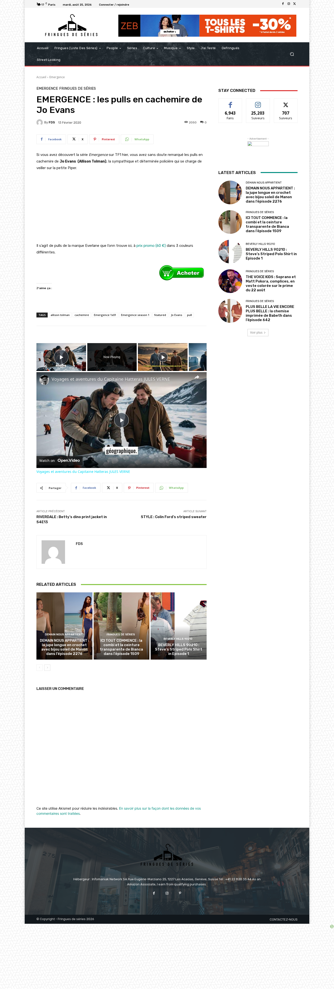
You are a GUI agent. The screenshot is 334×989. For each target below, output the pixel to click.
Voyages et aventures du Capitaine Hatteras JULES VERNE (111, 379)
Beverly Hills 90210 (178, 639)
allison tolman (60, 315)
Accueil (41, 77)
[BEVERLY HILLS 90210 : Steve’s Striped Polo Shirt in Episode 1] (179, 625)
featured (160, 315)
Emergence (57, 77)
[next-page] (47, 667)
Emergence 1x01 (105, 315)
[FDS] (40, 122)
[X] (295, 4)
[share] (196, 376)
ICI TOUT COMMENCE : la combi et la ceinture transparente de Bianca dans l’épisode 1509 (121, 647)
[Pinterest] (180, 893)
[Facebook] (283, 4)
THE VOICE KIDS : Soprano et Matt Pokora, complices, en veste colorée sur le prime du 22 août (271, 283)
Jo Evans (176, 315)
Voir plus (256, 332)
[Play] (163, 357)
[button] (292, 54)
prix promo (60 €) (151, 245)
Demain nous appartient (64, 634)
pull (189, 315)
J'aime (230, 102)
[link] (44, 380)
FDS (52, 122)
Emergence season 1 (135, 315)
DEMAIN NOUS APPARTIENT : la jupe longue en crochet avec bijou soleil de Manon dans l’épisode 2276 (64, 647)
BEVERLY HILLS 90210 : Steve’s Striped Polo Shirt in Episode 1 (178, 649)
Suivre (258, 102)
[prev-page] (39, 667)
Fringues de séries (77, 88)
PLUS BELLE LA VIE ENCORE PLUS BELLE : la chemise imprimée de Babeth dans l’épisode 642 (270, 313)
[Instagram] (289, 4)
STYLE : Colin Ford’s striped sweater (174, 517)
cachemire (82, 315)
